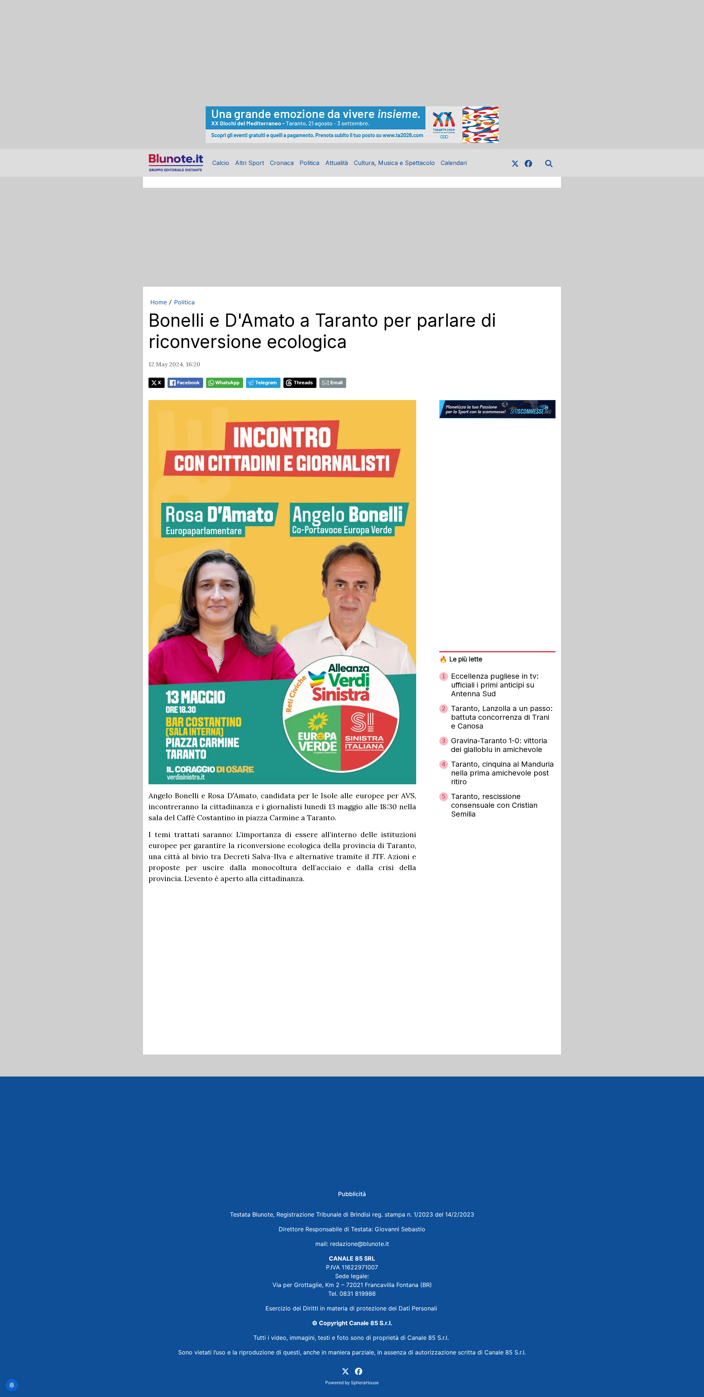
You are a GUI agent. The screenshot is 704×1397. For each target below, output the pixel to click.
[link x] (515, 162)
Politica (309, 162)
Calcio (220, 162)
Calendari (454, 162)
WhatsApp (227, 382)
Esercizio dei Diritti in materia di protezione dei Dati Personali (352, 1308)
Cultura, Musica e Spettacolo (394, 162)
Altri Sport (249, 162)
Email (336, 382)
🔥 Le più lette (460, 659)
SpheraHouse (365, 1382)
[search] (549, 162)
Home (158, 302)
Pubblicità (352, 1194)
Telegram (266, 382)
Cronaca (282, 162)
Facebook (188, 382)
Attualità (336, 162)
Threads (303, 382)
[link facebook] (528, 162)
